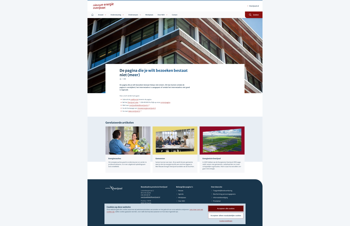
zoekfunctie (134, 99)
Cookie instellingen (225, 221)
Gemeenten (160, 158)
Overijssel (134, 102)
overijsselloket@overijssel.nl (150, 197)
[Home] (120, 79)
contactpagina (165, 102)
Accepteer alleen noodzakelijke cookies (226, 215)
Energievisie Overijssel (212, 158)
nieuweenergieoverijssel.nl (146, 108)
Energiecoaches (114, 158)
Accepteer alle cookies (226, 208)
